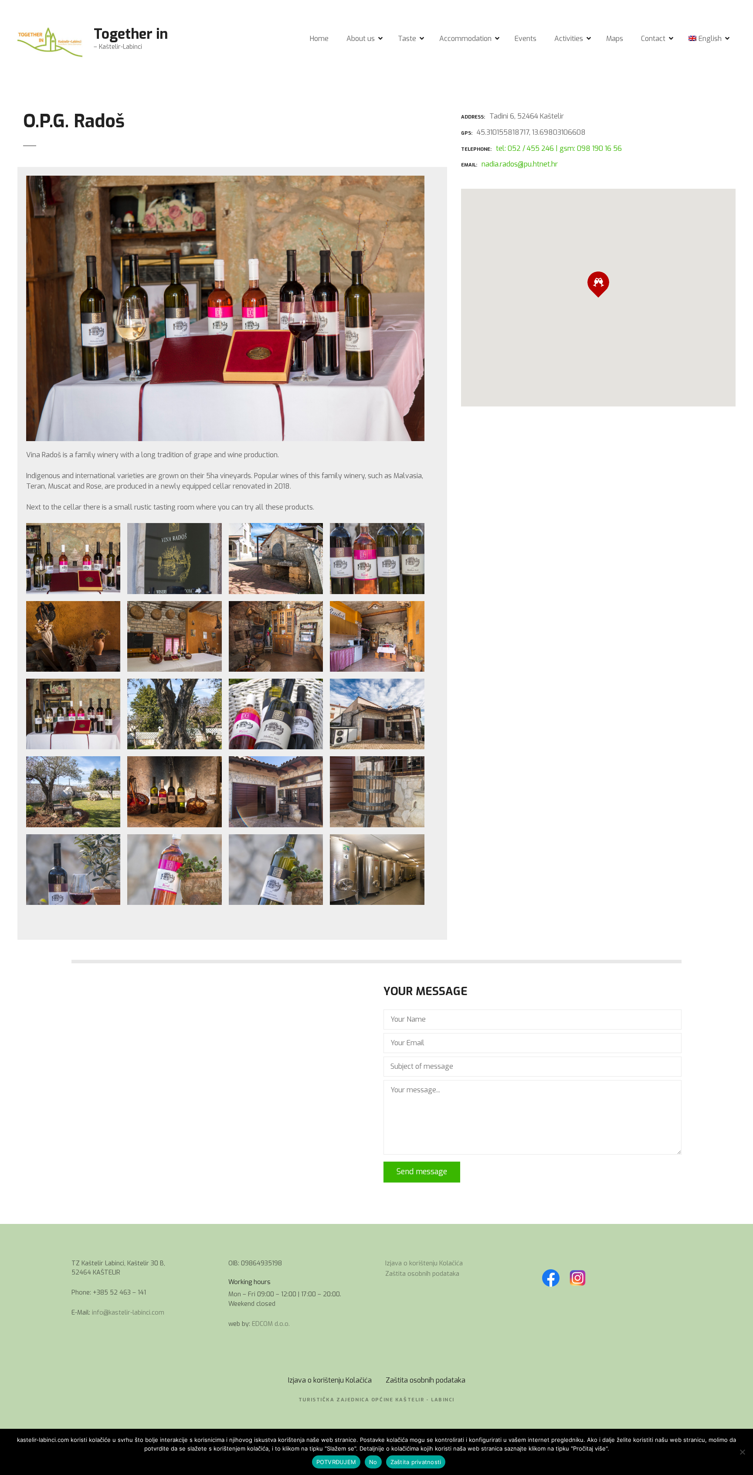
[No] (742, 1452)
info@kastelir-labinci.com (128, 1312)
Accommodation (465, 38)
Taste (407, 38)
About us (360, 38)
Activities (568, 38)
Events (525, 38)
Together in (131, 34)
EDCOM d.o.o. (271, 1324)
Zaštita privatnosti (415, 1461)
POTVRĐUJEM (336, 1461)
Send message (422, 1171)
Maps (614, 38)
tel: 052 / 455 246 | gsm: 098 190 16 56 (559, 148)
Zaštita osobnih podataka (422, 1274)
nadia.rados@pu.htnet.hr (520, 164)
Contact (653, 38)
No (373, 1461)
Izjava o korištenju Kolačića (424, 1263)
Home (319, 38)
